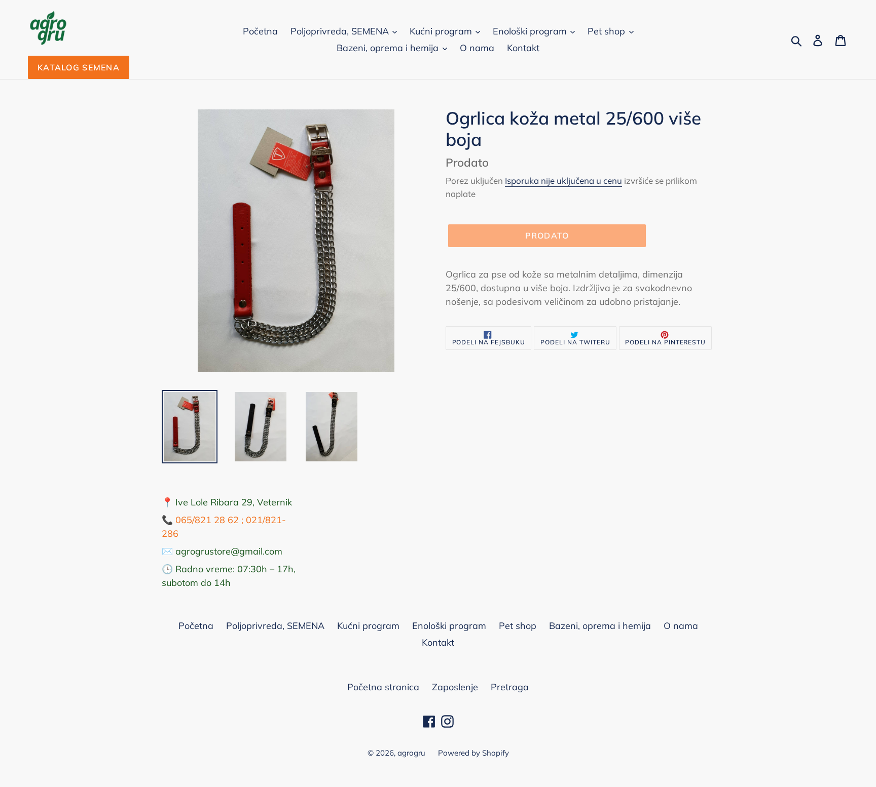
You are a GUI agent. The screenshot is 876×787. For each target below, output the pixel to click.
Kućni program (442, 31)
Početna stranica (383, 687)
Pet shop (608, 31)
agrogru (411, 753)
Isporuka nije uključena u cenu (563, 180)
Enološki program (531, 31)
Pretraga (510, 687)
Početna (260, 31)
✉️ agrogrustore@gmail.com (222, 551)
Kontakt (523, 48)
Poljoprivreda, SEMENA (340, 31)
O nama (477, 48)
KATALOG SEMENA (79, 67)
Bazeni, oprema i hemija (389, 48)
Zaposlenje (455, 687)
